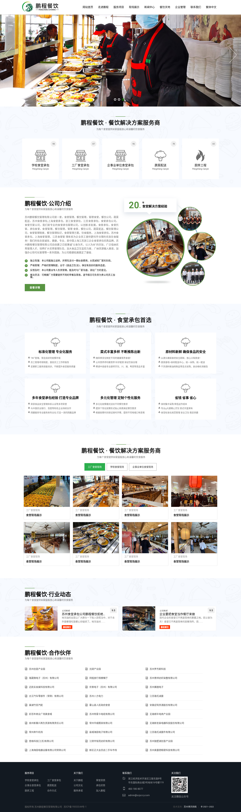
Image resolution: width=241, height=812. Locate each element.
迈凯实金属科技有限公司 (41, 687)
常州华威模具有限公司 (100, 723)
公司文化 (78, 785)
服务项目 (118, 7)
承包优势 (100, 785)
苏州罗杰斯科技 (158, 669)
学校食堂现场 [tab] (117, 467)
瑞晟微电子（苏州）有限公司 (44, 678)
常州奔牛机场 (36, 732)
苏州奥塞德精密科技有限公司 (165, 750)
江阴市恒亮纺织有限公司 (102, 741)
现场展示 (134, 7)
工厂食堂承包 (54, 780)
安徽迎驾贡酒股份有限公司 (163, 705)
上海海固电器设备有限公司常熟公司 (47, 750)
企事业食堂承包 (33, 785)
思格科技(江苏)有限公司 (41, 741)
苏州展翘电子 (156, 687)
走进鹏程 (103, 7)
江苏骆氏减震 (156, 696)
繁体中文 (211, 7)
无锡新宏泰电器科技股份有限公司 (167, 723)
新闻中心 (149, 7)
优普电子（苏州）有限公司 (103, 687)
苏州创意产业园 (37, 669)
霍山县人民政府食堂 (99, 705)
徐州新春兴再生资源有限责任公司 (46, 723)
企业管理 (180, 7)
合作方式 (51, 790)
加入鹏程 (100, 790)
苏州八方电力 (96, 696)
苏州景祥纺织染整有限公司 (163, 678)
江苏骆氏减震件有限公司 (162, 732)
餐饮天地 (165, 7)
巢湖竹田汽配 (36, 705)
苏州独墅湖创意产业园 (161, 741)
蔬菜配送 (51, 785)
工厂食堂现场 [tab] (95, 467)
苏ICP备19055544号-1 (75, 806)
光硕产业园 (95, 669)
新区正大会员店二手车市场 (103, 750)
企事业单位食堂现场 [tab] (142, 467)
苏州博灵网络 (190, 806)
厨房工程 (29, 790)
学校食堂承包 (32, 780)
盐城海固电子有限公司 (100, 732)
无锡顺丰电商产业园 (160, 714)
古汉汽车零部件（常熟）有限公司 (46, 696)
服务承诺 (78, 790)
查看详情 (35, 287)
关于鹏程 (78, 780)
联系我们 (196, 7)
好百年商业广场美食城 (40, 714)
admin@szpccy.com (139, 795)
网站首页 (88, 7)
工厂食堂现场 (33, 510)
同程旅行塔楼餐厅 (98, 678)
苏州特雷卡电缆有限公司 (102, 714)
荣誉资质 (100, 780)
